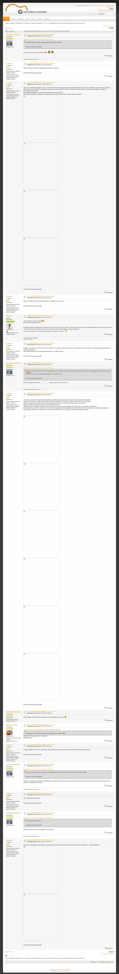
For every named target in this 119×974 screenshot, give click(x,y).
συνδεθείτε (97, 5)
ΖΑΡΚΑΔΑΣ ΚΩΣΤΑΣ (13, 35)
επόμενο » (111, 25)
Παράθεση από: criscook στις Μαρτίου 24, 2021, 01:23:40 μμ (38, 39)
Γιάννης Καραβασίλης (13, 712)
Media (32, 18)
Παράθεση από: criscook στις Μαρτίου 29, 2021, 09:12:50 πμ (38, 817)
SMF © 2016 (59, 969)
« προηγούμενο (105, 25)
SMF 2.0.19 (53, 969)
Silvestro (56, 23)
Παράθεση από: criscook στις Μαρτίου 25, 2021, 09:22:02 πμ (38, 368)
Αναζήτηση (20, 18)
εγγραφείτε (103, 5)
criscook (9, 63)
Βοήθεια (13, 18)
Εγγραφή (46, 18)
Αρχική (6, 18)
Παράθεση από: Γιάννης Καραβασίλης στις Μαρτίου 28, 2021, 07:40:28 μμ (42, 729)
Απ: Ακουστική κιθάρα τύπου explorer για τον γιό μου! (40, 34)
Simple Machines (66, 969)
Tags (27, 18)
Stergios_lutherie (11, 725)
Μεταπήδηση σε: (93, 962)
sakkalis (52, 23)
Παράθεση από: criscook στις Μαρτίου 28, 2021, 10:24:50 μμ (38, 769)
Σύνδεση (39, 18)
